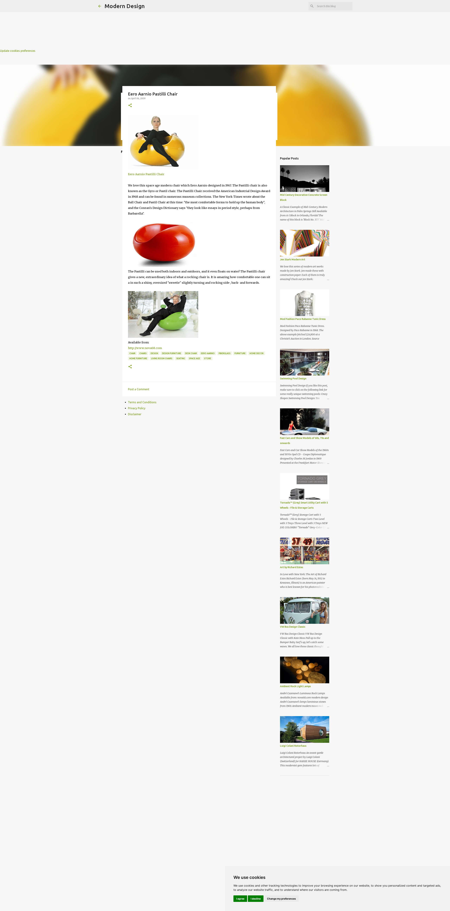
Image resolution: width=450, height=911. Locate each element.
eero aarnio (208, 353)
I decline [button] (256, 898)
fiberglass (224, 353)
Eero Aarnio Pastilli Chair (146, 174)
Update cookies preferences (17, 50)
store (207, 358)
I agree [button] (240, 898)
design (154, 353)
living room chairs (161, 358)
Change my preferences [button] (281, 898)
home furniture (138, 358)
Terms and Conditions (142, 402)
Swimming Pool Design (293, 378)
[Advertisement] (105, 24)
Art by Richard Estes (291, 567)
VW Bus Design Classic (292, 626)
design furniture (171, 353)
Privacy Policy (136, 408)
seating (180, 358)
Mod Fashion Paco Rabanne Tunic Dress (303, 319)
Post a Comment (138, 389)
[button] (130, 105)
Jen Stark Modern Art (292, 259)
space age (194, 358)
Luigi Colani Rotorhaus (293, 745)
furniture (240, 353)
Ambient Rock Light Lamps (295, 686)
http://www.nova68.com (145, 348)
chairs (143, 353)
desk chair (191, 353)
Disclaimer (134, 414)
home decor (256, 353)
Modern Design (125, 6)
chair (132, 353)
